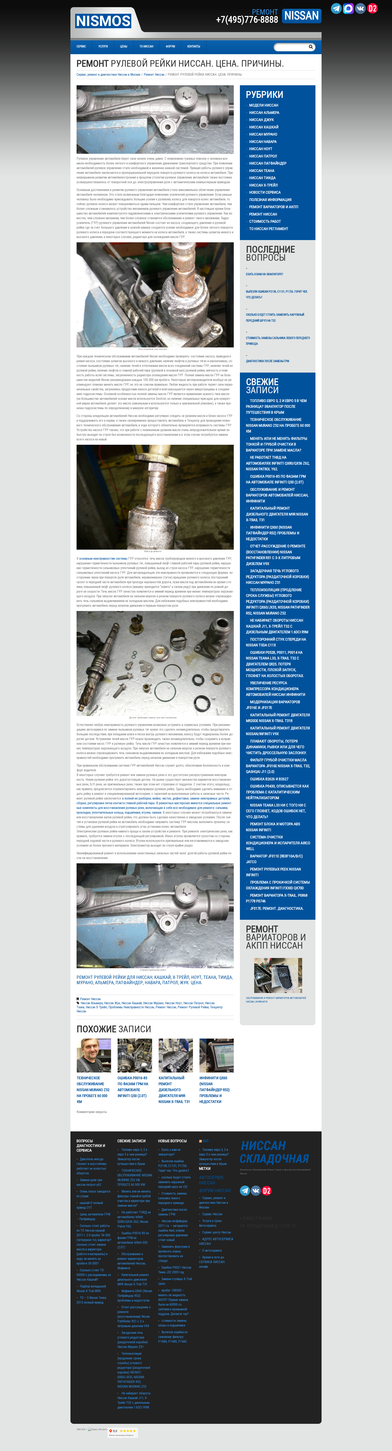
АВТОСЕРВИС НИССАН (211, 1180)
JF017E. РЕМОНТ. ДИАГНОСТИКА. (277, 908)
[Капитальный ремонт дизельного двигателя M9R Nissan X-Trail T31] (176, 1056)
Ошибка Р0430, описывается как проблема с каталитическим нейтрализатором (277, 792)
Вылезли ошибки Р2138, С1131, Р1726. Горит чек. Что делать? (277, 294)
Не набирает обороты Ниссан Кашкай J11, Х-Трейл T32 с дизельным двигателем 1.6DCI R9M (277, 626)
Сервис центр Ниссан (216, 1232)
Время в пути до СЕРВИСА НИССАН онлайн (212, 1262)
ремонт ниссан (166, 1007)
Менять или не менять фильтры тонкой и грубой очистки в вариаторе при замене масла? (276, 444)
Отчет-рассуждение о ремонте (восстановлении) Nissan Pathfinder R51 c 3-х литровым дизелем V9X (134, 1316)
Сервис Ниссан (212, 1214)
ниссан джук (261, 119)
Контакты (193, 46)
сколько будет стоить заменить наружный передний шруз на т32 (275, 317)
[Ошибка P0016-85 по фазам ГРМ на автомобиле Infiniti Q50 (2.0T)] (135, 1056)
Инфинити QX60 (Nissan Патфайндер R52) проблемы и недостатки (214, 1090)
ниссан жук (112, 1003)
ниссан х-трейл (96, 1007)
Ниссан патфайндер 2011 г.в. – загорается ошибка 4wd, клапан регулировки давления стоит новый (173, 1230)
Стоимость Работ (265, 221)
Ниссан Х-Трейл (263, 185)
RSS (206, 1141)
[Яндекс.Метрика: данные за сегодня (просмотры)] (97, 1429)
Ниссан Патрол (263, 156)
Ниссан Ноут (260, 148)
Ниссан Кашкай (263, 127)
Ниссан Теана (261, 170)
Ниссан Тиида (262, 177)
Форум (170, 46)
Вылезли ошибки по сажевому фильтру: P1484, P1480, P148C (173, 1336)
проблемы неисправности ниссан (131, 1007)
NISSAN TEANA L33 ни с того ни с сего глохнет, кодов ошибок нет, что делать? (276, 811)
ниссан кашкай (131, 1003)
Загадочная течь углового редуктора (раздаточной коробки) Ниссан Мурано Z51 (277, 576)
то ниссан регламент (268, 228)
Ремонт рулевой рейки (193, 1007)
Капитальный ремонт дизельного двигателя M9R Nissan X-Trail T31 (174, 1090)
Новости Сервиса (265, 192)
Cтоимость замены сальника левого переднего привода (278, 341)
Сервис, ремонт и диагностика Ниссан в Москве (108, 74)
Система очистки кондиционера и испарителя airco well (278, 843)
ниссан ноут (173, 1003)
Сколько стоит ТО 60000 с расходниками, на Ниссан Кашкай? (94, 1274)
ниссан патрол (193, 1003)
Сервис (81, 46)
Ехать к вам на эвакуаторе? (264, 274)
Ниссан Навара (263, 141)
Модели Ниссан (263, 105)
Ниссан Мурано (263, 134)
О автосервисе (212, 1250)
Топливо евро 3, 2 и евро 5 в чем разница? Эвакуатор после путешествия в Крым (276, 406)
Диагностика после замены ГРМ (267, 361)
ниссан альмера (92, 1003)
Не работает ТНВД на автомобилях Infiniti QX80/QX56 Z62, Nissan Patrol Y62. (278, 463)
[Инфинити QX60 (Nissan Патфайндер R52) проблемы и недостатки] (216, 1056)
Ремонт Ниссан (154, 74)
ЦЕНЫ (123, 46)
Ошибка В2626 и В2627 (269, 779)
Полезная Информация (270, 199)
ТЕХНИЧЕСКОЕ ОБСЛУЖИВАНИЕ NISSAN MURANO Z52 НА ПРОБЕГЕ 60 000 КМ (93, 1090)
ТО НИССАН (146, 46)
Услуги (103, 46)
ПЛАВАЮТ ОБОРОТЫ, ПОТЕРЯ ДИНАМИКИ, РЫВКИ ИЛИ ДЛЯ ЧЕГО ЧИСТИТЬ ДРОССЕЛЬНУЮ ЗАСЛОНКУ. (276, 747)
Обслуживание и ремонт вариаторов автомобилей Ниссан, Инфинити (277, 495)
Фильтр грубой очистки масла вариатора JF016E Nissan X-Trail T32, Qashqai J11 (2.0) (278, 766)
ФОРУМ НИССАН (215, 1190)
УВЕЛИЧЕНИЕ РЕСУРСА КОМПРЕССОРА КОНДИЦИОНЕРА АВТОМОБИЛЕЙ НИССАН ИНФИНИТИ (275, 689)
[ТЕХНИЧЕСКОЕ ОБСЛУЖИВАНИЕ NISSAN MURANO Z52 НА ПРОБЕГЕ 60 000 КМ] (94, 1056)
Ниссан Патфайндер (267, 163)
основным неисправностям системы (103, 558)
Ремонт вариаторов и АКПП (273, 206)
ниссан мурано (153, 1003)
